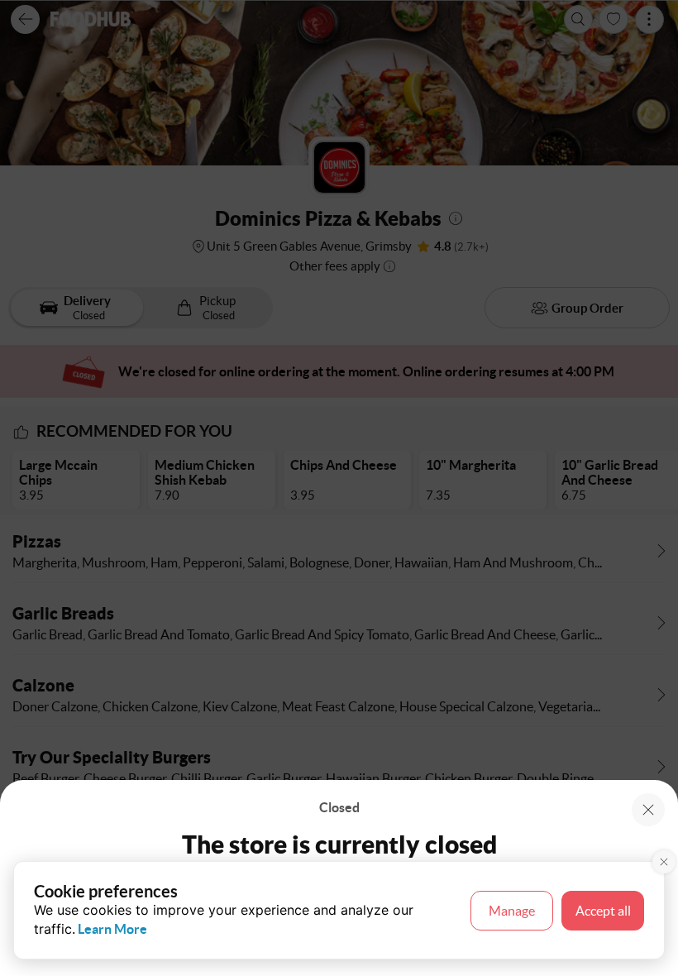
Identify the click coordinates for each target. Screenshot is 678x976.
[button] (648, 809)
